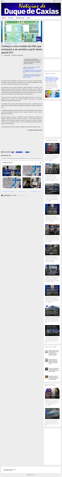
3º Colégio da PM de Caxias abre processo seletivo (52, 415)
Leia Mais (50, 160)
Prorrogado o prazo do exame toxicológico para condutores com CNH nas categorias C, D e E (32, 71)
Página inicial (22, 191)
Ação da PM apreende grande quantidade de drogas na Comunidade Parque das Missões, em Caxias (53, 361)
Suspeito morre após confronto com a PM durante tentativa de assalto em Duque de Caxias (52, 230)
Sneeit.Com (33, 474)
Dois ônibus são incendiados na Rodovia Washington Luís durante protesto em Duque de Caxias (52, 250)
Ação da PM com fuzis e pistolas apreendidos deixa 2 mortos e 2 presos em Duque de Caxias (52, 271)
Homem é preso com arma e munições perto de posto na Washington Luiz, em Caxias (52, 291)
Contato (28, 17)
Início (4, 17)
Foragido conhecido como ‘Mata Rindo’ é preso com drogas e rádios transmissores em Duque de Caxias (52, 210)
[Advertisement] (11, 66)
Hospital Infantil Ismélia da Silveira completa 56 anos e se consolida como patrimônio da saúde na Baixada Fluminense (54, 352)
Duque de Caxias (8, 43)
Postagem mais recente (8, 191)
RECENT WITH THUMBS (50, 347)
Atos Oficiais (10, 17)
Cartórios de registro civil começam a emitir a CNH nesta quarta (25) (30, 184)
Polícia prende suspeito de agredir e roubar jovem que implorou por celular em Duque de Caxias (52, 169)
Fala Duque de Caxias (20, 17)
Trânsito (15, 43)
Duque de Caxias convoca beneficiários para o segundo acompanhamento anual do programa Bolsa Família (52, 79)
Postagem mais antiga (35, 191)
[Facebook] (1, 1)
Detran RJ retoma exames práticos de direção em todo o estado (31, 68)
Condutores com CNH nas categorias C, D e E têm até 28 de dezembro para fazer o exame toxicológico (32, 76)
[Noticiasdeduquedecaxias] (5, 1)
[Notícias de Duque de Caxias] (31, 15)
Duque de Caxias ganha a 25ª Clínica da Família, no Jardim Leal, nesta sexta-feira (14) (52, 311)
